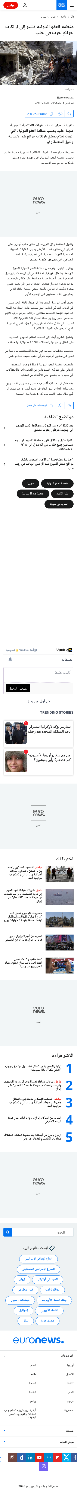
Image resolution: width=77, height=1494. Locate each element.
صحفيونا (69, 1410)
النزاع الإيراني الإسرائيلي (38, 1259)
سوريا (43, 17)
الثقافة (32, 1392)
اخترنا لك (65, 859)
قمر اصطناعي (25, 1290)
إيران (22, 1279)
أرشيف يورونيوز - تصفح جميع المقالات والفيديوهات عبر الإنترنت (20, 1414)
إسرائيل (23, 1310)
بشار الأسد (62, 493)
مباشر (11, 5)
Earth (32, 1374)
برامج (33, 1401)
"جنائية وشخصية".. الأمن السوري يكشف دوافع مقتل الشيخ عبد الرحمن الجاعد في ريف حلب (44, 464)
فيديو (70, 1401)
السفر (71, 1392)
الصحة (32, 1383)
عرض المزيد (67, 1442)
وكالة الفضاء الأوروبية (54, 1300)
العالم (53, 17)
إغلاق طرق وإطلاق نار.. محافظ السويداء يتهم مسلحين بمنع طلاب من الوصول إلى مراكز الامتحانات (44, 445)
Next (70, 1383)
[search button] (7, 1232)
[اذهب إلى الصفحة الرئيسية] (61, 5)
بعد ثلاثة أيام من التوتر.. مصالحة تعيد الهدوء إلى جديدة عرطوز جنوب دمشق (45, 428)
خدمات (69, 1431)
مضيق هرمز (47, 1321)
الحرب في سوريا (59, 504)
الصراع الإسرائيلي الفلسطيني (38, 1269)
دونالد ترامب (52, 1290)
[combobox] (38, 1232)
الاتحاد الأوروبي (49, 1310)
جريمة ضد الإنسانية (33, 493)
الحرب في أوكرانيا (47, 1279)
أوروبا (70, 1365)
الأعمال (70, 1374)
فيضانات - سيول (20, 1300)
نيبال (25, 1321)
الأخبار (63, 17)
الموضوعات (67, 1355)
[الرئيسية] (72, 17)
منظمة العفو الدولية (57, 483)
